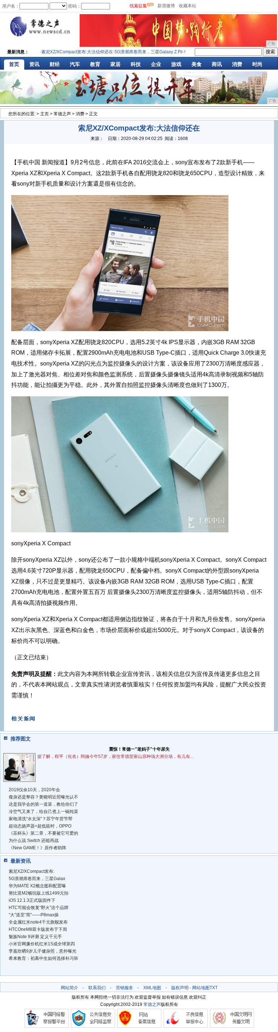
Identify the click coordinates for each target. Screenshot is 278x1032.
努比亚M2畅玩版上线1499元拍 (38, 893)
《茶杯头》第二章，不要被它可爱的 (43, 833)
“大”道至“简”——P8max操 (34, 914)
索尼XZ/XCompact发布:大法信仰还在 (67, 51)
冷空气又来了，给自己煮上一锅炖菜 (43, 811)
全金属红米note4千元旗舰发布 (38, 922)
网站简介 (69, 987)
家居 (115, 64)
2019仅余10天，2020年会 (34, 789)
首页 (14, 64)
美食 (196, 64)
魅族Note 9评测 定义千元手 (35, 936)
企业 (156, 64)
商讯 (217, 64)
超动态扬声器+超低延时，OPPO (40, 826)
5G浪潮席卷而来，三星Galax (37, 878)
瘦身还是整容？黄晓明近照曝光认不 (43, 797)
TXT (214, 987)
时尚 (257, 64)
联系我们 (97, 987)
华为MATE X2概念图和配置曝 (37, 885)
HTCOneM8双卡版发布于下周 (38, 929)
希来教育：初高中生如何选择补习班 (43, 958)
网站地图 (201, 987)
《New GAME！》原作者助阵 (37, 847)
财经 (55, 64)
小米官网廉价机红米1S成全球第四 (42, 943)
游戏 (176, 64)
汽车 (75, 64)
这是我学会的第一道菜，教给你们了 (43, 804)
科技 (136, 64)
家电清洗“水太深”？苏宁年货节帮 (40, 818)
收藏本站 (187, 5)
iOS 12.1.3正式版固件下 (32, 900)
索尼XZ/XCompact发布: (31, 871)
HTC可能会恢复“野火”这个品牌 (38, 907)
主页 (44, 113)
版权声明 (180, 987)
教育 (95, 64)
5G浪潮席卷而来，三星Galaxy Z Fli (139, 51)
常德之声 (62, 113)
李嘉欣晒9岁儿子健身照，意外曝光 (42, 951)
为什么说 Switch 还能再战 (34, 840)
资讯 (34, 64)
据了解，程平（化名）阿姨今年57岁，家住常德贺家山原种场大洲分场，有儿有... (115, 756)
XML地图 (152, 987)
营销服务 (124, 987)
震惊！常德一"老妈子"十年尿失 (139, 749)
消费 (237, 64)
